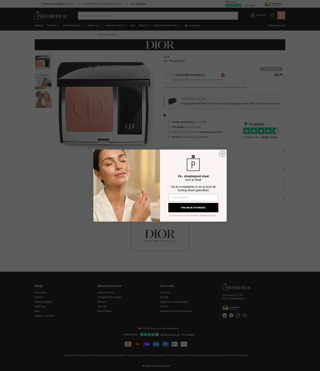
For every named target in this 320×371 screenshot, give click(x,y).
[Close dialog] (222, 154)
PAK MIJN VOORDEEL (193, 207)
